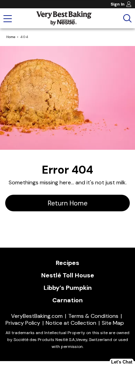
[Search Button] (127, 18)
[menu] (7, 19)
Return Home (68, 203)
